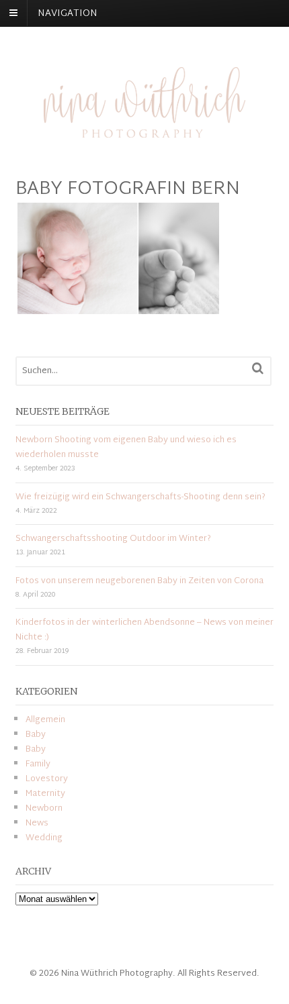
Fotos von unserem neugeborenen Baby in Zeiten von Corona (139, 581)
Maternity (45, 794)
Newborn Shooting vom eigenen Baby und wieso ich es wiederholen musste (126, 447)
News (37, 823)
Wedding (44, 838)
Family (38, 764)
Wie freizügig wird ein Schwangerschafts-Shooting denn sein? (140, 497)
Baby (36, 735)
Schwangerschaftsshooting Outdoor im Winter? (113, 539)
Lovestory (47, 779)
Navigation (67, 13)
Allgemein (45, 720)
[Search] (257, 368)
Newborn (44, 809)
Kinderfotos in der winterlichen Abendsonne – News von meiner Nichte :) (144, 630)
